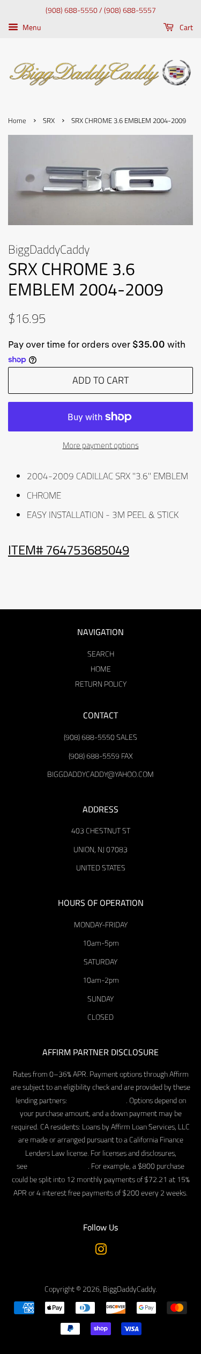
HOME (101, 669)
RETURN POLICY (100, 684)
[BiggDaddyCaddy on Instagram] (101, 1251)
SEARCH (100, 654)
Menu (31, 27)
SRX (49, 121)
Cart (185, 27)
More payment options (101, 445)
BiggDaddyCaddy (129, 1289)
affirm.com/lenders (96, 1100)
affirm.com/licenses (57, 1166)
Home (17, 121)
